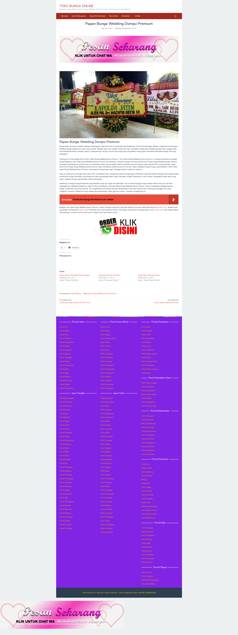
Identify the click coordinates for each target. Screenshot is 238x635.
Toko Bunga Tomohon (149, 510)
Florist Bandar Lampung (149, 369)
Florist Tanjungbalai (148, 402)
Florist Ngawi (105, 471)
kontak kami (159, 210)
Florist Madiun (65, 330)
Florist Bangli (146, 543)
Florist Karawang (106, 357)
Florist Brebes (65, 361)
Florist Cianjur (105, 342)
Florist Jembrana (147, 554)
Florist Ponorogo (106, 490)
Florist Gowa (145, 502)
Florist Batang (65, 409)
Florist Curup (145, 346)
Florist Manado (146, 475)
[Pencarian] (175, 16)
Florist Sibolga (146, 398)
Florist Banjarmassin (148, 431)
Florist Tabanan (146, 562)
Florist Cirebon (105, 346)
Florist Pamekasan (107, 478)
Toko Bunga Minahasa (149, 506)
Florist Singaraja (147, 528)
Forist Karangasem (148, 535)
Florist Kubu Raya (147, 439)
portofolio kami (161, 207)
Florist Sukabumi (106, 380)
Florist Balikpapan (147, 416)
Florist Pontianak (147, 419)
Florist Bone (145, 483)
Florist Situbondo (106, 509)
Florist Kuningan (106, 361)
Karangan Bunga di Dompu (109, 275)
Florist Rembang (65, 486)
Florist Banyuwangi (107, 402)
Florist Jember (105, 425)
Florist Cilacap (65, 346)
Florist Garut (104, 350)
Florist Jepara (64, 436)
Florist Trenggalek (66, 357)
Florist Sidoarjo (105, 505)
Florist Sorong (146, 572)
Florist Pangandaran (67, 342)
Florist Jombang (106, 429)
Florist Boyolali (65, 417)
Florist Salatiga (65, 520)
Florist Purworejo (66, 482)
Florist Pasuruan (106, 482)
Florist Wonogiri (65, 505)
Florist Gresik (105, 421)
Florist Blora (64, 334)
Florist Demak (65, 429)
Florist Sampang (106, 501)
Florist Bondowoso (107, 417)
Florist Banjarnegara (67, 398)
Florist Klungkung (147, 558)
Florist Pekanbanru (148, 338)
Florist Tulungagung (107, 524)
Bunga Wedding (75, 293)
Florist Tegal (64, 497)
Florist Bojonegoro (106, 413)
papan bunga (83, 210)
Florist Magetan (106, 448)
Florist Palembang (147, 365)
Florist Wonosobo (66, 509)
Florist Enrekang (147, 495)
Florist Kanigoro (106, 409)
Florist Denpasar (147, 531)
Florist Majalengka (107, 365)
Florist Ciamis (105, 327)
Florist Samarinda (147, 427)
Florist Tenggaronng (148, 442)
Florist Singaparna (106, 388)
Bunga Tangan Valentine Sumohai (166, 301)
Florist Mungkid (65, 459)
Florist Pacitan (105, 474)
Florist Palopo (146, 487)
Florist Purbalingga (66, 478)
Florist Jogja (64, 373)
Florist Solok (145, 327)
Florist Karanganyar (67, 365)
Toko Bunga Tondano (148, 514)
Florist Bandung (65, 376)
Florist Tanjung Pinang (149, 361)
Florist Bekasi (105, 334)
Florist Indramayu (106, 354)
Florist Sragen (65, 490)
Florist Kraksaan (106, 497)
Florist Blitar (104, 406)
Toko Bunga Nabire (148, 584)
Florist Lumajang (106, 440)
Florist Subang (105, 376)
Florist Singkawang (148, 435)
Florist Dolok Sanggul (149, 383)
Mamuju (144, 479)
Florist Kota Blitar (106, 532)
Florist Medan (146, 342)
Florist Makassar (147, 472)
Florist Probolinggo (107, 494)
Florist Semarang (66, 380)
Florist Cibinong (65, 354)
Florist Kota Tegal (66, 528)
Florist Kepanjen (106, 455)
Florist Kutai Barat (147, 446)
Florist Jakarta (65, 384)
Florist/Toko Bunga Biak (150, 580)
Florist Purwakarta (106, 373)
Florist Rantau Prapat (149, 394)
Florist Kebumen (65, 338)
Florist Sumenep (106, 513)
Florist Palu (145, 464)
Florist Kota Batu (106, 528)
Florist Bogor (64, 369)
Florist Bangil (105, 486)
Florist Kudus (64, 455)
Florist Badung (146, 539)
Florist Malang (105, 451)
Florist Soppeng (147, 498)
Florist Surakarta (65, 524)
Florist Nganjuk (105, 467)
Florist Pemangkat (147, 454)
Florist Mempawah (147, 450)
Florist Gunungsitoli (148, 390)
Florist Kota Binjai (147, 386)
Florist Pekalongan (66, 467)
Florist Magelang (65, 471)
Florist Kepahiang (147, 350)
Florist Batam (146, 357)
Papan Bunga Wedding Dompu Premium (101, 293)
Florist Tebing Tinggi (148, 406)
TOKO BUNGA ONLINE (76, 6)
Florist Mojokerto (106, 459)
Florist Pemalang (66, 474)
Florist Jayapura (147, 576)
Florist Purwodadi (66, 432)
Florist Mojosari (105, 463)
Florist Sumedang (106, 384)
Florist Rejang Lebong (149, 354)
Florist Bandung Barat (108, 338)
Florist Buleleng (146, 547)
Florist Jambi (146, 334)
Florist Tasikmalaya (67, 388)
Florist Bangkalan (106, 398)
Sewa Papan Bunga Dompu (149, 275)
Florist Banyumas (66, 406)
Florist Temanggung (67, 501)
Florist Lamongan (106, 436)
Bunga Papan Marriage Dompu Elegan (75, 275)
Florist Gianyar (146, 551)
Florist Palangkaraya (148, 423)
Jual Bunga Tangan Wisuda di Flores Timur (75, 301)
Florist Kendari (146, 468)
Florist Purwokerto (66, 402)
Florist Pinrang (146, 491)
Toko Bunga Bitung (148, 518)
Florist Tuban (105, 520)
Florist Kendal (64, 448)
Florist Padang (146, 330)
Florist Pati (63, 327)
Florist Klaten (64, 451)
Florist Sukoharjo (66, 350)
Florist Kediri (104, 432)
